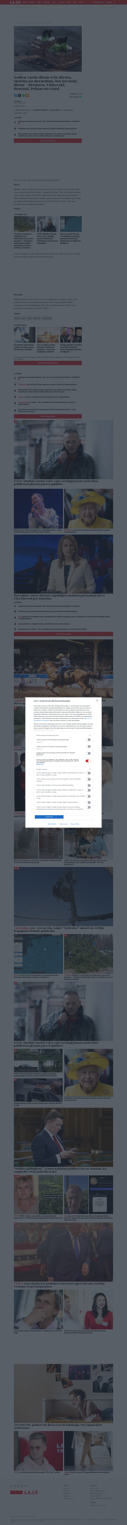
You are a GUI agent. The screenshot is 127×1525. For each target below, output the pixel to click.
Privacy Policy (74, 824)
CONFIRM (49, 817)
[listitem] (63, 735)
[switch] (88, 739)
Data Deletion (52, 824)
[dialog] (63, 762)
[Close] (98, 701)
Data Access (63, 824)
